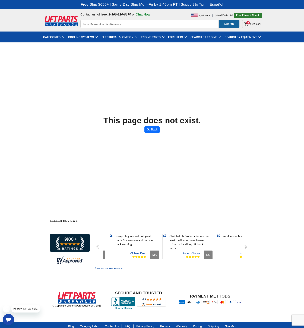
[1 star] (133, 256)
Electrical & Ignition (117, 37)
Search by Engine (204, 37)
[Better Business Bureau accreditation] (123, 303)
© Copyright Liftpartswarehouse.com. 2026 (76, 305)
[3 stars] (139, 256)
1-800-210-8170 (120, 14)
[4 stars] (142, 256)
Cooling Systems (81, 37)
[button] (98, 246)
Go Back (152, 129)
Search (229, 23)
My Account (204, 15)
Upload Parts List (223, 15)
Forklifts (175, 37)
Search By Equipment (241, 37)
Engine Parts (151, 37)
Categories (52, 37)
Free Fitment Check (247, 15)
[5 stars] (144, 256)
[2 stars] (136, 256)
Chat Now (143, 14)
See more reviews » (108, 268)
